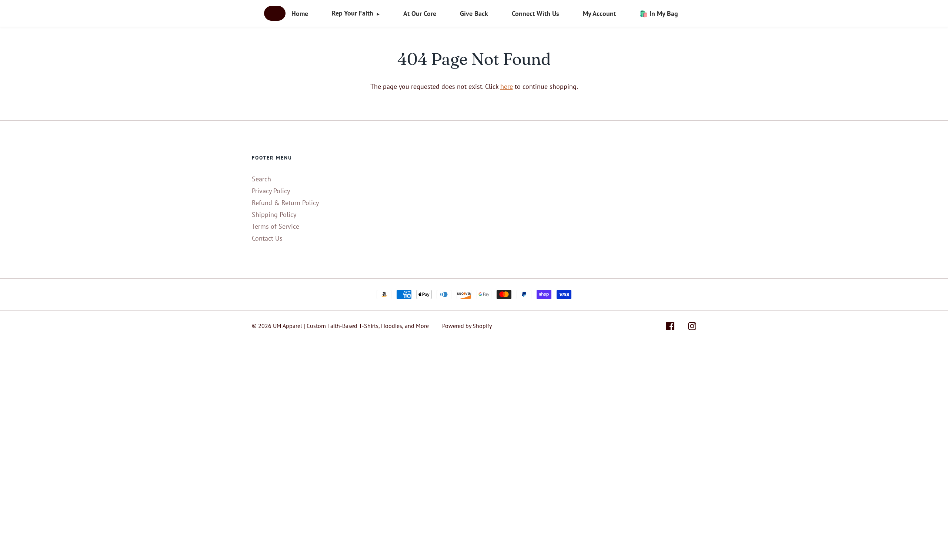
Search (261, 179)
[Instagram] (692, 327)
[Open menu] (275, 13)
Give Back (474, 13)
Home (299, 13)
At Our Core (419, 13)
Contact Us (267, 238)
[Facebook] (670, 327)
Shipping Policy (274, 214)
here (506, 86)
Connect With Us (535, 13)
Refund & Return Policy (285, 202)
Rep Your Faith (356, 13)
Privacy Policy (271, 191)
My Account (599, 13)
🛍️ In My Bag (659, 13)
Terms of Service (275, 226)
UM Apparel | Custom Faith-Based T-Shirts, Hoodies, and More (351, 325)
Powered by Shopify (467, 325)
